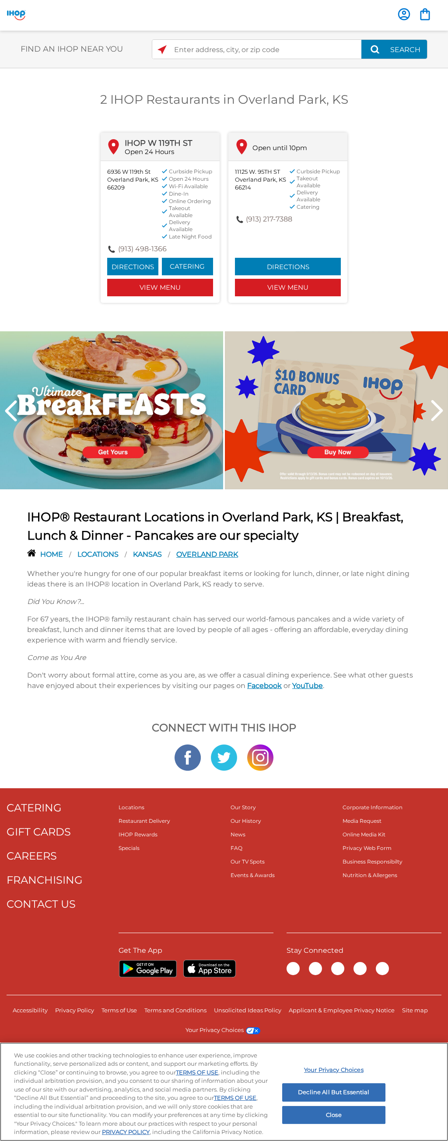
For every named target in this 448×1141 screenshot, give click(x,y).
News (238, 834)
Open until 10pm (279, 148)
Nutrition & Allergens (370, 875)
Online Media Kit (364, 834)
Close (334, 1114)
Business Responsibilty (372, 861)
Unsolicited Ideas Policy (247, 1010)
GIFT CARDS (39, 831)
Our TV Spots (248, 861)
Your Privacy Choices (215, 1029)
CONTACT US (41, 904)
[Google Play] (148, 968)
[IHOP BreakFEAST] (111, 409)
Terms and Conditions (175, 1010)
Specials (129, 848)
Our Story (243, 807)
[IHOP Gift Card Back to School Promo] (336, 409)
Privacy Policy (74, 1010)
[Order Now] (425, 14)
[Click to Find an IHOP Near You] (162, 50)
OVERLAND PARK (207, 554)
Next (437, 410)
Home (52, 554)
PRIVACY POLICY (126, 1131)
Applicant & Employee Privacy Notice (342, 1010)
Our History (246, 821)
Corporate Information (372, 807)
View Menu (160, 287)
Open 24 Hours (149, 151)
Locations (98, 554)
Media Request (362, 821)
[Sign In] (404, 14)
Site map (415, 1010)
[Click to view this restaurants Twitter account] (224, 756)
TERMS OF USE (197, 1072)
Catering (187, 266)
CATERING (34, 807)
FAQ (236, 848)
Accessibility (30, 1010)
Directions (133, 267)
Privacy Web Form (367, 848)
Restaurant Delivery (144, 821)
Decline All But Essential (333, 1091)
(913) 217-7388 (269, 219)
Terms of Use (119, 1010)
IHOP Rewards (138, 834)
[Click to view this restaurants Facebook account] (188, 756)
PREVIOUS (11, 410)
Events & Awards (253, 875)
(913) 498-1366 (142, 249)
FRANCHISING (45, 880)
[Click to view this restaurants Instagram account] (260, 756)
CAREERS (32, 856)
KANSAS (148, 554)
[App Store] (209, 968)
